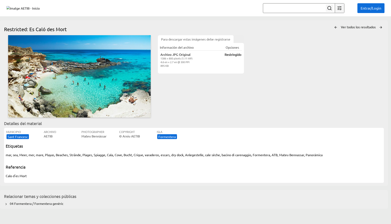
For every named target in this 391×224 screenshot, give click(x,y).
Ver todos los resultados (359, 27)
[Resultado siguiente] (381, 27)
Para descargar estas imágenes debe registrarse (195, 39)
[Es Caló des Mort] (79, 76)
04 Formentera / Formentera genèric (35, 203)
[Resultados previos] (336, 27)
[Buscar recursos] (329, 8)
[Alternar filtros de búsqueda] (339, 8)
